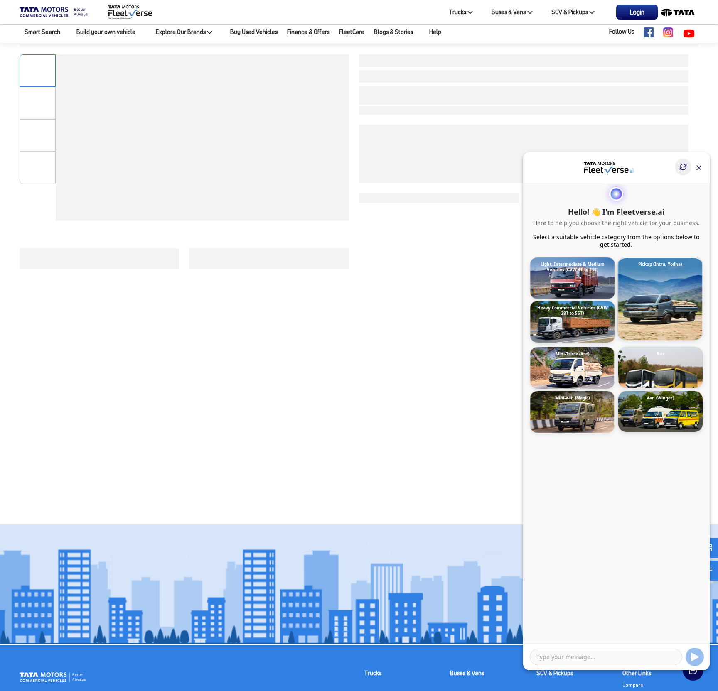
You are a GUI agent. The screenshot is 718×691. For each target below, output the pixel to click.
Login (636, 12)
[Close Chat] (699, 167)
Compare (632, 685)
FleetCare (351, 32)
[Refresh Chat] (683, 167)
